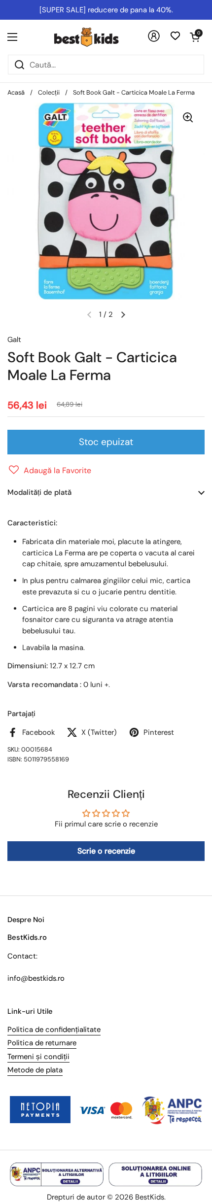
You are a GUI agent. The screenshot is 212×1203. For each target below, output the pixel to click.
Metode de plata (35, 1070)
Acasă (16, 92)
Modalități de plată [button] (39, 492)
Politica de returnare (41, 1043)
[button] (195, 37)
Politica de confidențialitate (54, 1029)
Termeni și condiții (38, 1057)
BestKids (149, 1197)
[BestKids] (94, 37)
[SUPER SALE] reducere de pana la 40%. (106, 10)
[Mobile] (153, 39)
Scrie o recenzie (106, 851)
